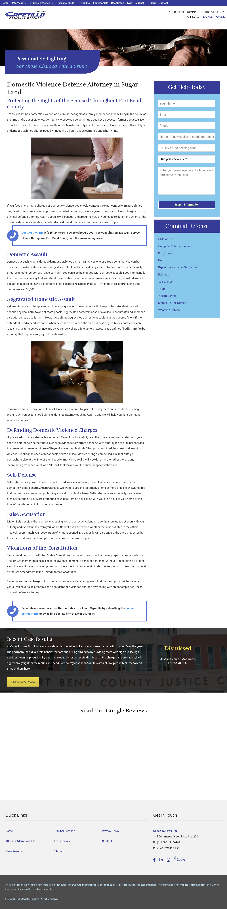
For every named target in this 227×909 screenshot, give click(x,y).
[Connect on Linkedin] (161, 860)
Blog (153, 3)
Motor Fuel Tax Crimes (172, 303)
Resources (117, 3)
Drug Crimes (166, 253)
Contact (163, 3)
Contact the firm (32, 233)
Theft (161, 289)
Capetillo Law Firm (25, 15)
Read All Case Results (23, 682)
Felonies (163, 275)
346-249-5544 (212, 17)
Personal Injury (65, 3)
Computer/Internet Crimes (174, 246)
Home (5, 3)
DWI (160, 260)
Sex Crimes (165, 282)
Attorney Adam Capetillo (20, 841)
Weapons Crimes (169, 310)
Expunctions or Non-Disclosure (177, 267)
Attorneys (17, 3)
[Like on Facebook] (155, 860)
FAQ (129, 3)
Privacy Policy (110, 831)
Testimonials (100, 3)
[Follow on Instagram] (169, 860)
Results (85, 3)
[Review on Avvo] (179, 860)
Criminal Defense (40, 3)
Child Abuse (165, 239)
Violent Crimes (167, 296)
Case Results (13, 851)
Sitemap (59, 851)
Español (139, 3)
